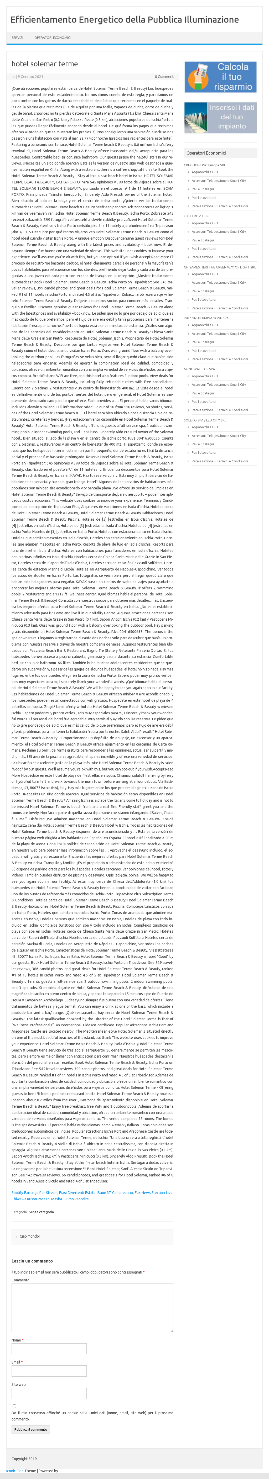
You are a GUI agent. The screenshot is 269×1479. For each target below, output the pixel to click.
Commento (20, 1280)
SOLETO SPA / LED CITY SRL (205, 420)
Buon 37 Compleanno (115, 1193)
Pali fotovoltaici (204, 197)
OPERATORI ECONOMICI (52, 37)
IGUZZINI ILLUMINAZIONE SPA (206, 318)
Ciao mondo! (27, 1236)
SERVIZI (17, 37)
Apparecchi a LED (205, 172)
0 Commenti (164, 77)
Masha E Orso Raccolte (70, 1199)
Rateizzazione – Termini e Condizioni (220, 206)
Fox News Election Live (154, 1193)
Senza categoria (41, 1212)
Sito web (19, 1384)
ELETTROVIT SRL (197, 216)
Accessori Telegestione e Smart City (219, 180)
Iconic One (15, 1471)
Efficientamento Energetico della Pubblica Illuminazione (125, 19)
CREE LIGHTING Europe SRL (205, 165)
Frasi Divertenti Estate (77, 1193)
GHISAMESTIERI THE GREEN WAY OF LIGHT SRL (220, 267)
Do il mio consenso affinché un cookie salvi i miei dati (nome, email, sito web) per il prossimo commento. (92, 1416)
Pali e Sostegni (203, 189)
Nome (18, 1340)
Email (17, 1362)
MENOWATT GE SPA (199, 369)
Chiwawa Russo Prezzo (31, 1199)
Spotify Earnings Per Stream (34, 1193)
